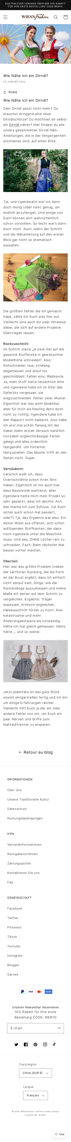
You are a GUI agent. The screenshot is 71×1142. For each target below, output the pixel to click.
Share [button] (12, 92)
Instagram (15, 955)
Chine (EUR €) (33, 1073)
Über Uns (14, 790)
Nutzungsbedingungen (25, 818)
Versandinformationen (24, 844)
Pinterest (14, 927)
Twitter (12, 918)
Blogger (13, 965)
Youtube (13, 946)
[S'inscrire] (59, 1028)
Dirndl (14, 125)
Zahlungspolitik (19, 863)
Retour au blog (38, 752)
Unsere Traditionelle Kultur (28, 799)
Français (33, 1095)
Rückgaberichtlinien (22, 854)
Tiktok (12, 937)
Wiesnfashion (27, 1111)
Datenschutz (17, 809)
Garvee (12, 974)
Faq (10, 882)
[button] (5, 17)
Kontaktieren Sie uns (23, 873)
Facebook (14, 908)
